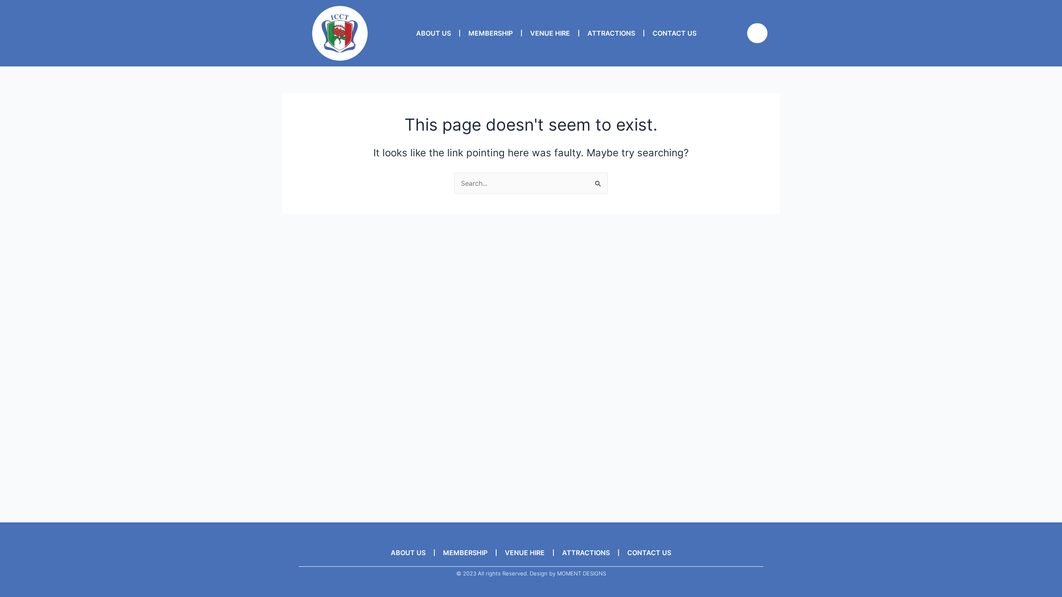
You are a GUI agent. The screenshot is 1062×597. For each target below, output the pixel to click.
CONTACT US (675, 33)
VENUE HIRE (550, 33)
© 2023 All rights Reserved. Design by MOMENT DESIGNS (531, 573)
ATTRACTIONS (611, 33)
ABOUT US (433, 33)
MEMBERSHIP (490, 33)
